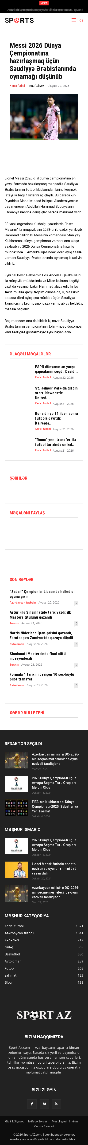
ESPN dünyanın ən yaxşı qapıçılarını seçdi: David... (56, 369)
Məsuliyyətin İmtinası (65, 1121)
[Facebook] (14, 527)
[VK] (57, 527)
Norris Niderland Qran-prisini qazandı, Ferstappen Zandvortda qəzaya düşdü (41, 635)
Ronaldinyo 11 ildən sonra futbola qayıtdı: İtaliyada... (56, 418)
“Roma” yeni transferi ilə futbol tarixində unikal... (55, 442)
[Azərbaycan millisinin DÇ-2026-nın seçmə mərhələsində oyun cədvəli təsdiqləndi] (16, 760)
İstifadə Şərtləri (38, 1121)
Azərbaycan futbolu (23, 602)
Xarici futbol (17, 85)
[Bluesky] (44, 1104)
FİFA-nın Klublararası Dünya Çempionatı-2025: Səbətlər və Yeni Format (55, 806)
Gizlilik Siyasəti (14, 1121)
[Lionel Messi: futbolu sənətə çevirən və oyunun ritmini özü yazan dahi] (16, 870)
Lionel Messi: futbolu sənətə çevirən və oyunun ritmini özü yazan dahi (54, 868)
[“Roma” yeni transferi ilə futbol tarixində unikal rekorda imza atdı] (20, 445)
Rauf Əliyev (36, 85)
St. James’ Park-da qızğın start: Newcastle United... (56, 393)
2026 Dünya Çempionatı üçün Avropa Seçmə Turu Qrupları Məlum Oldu (54, 782)
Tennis (14, 623)
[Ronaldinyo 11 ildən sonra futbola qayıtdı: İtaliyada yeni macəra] (20, 419)
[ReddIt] (36, 527)
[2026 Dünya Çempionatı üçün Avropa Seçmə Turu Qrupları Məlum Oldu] (16, 784)
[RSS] (56, 1104)
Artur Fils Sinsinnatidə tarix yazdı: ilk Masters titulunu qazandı (44, 10)
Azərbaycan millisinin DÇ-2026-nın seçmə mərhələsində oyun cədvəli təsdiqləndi (56, 759)
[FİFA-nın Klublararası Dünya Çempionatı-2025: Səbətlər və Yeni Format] (16, 807)
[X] (25, 527)
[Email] (46, 527)
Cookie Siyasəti (44, 1126)
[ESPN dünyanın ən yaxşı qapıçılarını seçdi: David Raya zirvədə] (20, 372)
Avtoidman (17, 644)
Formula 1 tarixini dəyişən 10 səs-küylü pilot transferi (42, 676)
